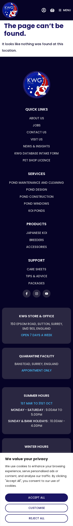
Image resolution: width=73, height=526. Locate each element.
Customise (36, 508)
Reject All (36, 518)
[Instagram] (37, 294)
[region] (36, 489)
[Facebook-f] (27, 294)
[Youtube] (46, 294)
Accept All (36, 498)
